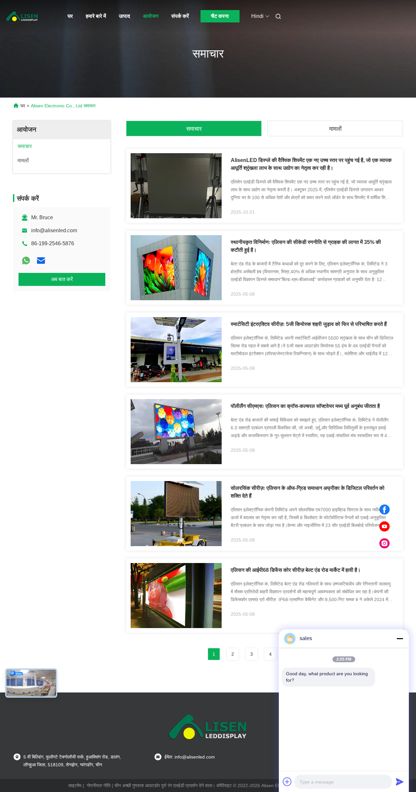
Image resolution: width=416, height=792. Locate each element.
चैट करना (220, 16)
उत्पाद (124, 16)
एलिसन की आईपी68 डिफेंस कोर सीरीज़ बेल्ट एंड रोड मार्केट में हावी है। (296, 570)
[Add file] (287, 781)
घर (70, 16)
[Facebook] (384, 510)
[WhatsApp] (26, 260)
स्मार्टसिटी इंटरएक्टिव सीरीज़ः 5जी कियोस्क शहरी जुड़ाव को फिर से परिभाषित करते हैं (309, 324)
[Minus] (400, 638)
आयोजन (150, 16)
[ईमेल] (41, 260)
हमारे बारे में (96, 16)
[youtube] (384, 526)
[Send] (400, 781)
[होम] (22, 16)
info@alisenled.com (54, 230)
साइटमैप (75, 785)
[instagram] (384, 543)
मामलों (335, 129)
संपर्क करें (180, 16)
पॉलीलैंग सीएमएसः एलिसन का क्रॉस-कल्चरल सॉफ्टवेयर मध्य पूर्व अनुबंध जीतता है (305, 406)
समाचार (194, 129)
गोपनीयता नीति (98, 785)
